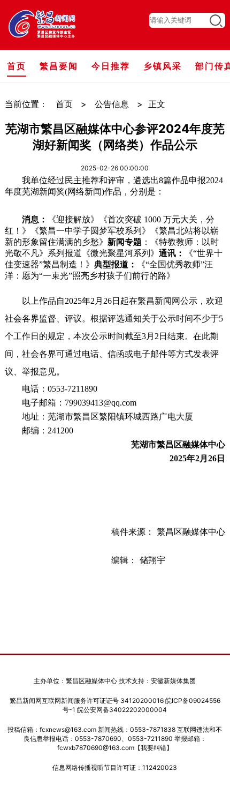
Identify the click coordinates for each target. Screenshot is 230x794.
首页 (64, 104)
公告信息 (112, 104)
